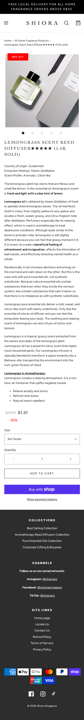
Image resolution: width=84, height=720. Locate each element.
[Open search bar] (66, 23)
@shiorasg (50, 579)
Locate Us (42, 624)
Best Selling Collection (42, 528)
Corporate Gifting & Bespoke (42, 547)
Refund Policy (42, 637)
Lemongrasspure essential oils (25, 304)
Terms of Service (42, 643)
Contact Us (42, 630)
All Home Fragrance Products (31, 40)
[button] (42, 90)
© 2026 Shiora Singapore (42, 705)
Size (7, 430)
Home (7, 40)
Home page (42, 618)
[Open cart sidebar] (78, 23)
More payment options (42, 499)
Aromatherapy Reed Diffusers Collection (42, 534)
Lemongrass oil (14, 346)
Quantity (10, 450)
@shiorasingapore (49, 587)
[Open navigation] (6, 23)
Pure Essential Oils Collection (42, 541)
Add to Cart (42, 473)
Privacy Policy (42, 649)
